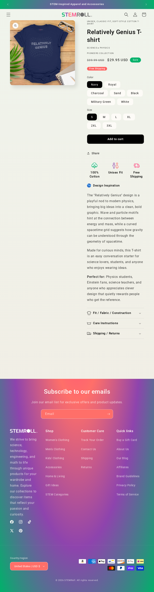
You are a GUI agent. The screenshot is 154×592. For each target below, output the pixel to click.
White (125, 101)
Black (135, 93)
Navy (94, 84)
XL (129, 117)
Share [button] (95, 153)
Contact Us (88, 449)
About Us (123, 449)
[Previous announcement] (7, 4)
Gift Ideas (52, 485)
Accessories (54, 467)
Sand (117, 93)
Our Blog (122, 458)
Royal (112, 84)
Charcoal (97, 93)
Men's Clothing (55, 449)
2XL (94, 125)
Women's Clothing (57, 440)
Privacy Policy (126, 485)
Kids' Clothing (55, 458)
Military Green (101, 101)
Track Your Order (92, 440)
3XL (109, 125)
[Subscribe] (108, 414)
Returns (86, 467)
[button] (8, 14)
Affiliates (123, 467)
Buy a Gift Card (127, 440)
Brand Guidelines (128, 476)
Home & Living (55, 476)
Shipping (87, 458)
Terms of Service (128, 494)
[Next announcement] (146, 4)
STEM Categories (57, 494)
